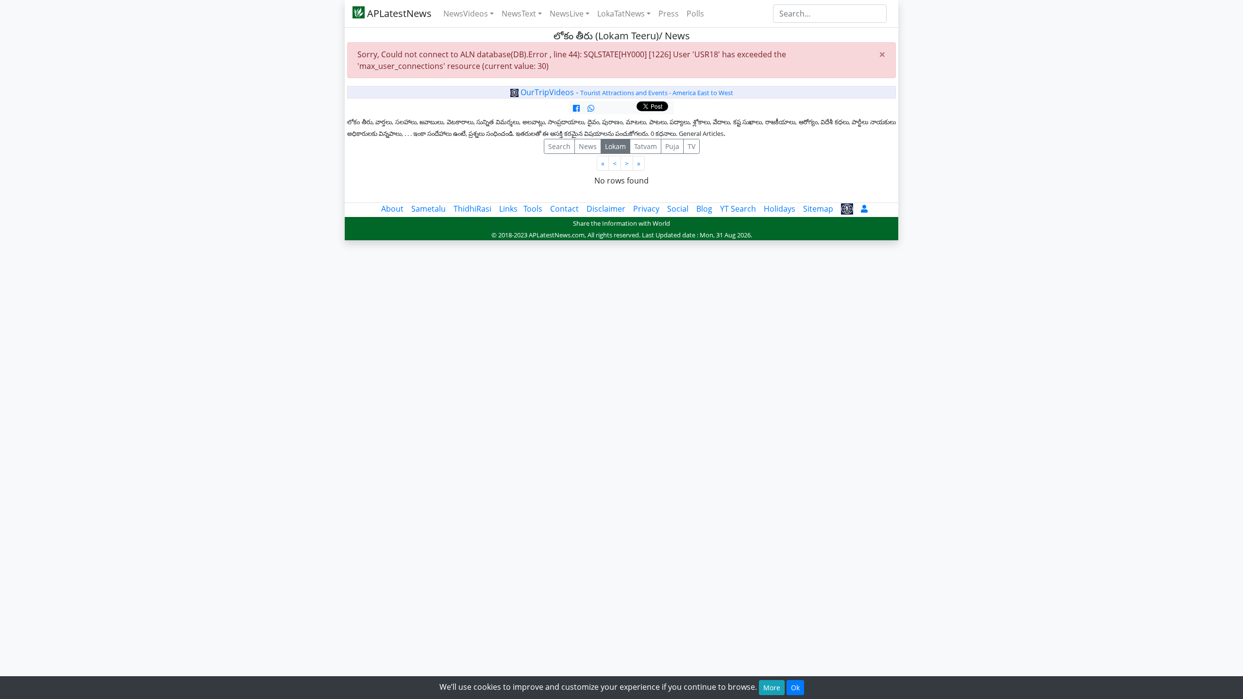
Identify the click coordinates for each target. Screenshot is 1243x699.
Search (559, 146)
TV (691, 146)
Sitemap (818, 208)
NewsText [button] (519, 13)
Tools (532, 208)
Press (668, 13)
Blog (704, 208)
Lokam (615, 146)
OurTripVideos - (626, 92)
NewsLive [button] (567, 13)
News (588, 146)
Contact (564, 208)
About (392, 208)
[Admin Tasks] (864, 208)
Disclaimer (606, 208)
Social (678, 208)
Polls (695, 13)
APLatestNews (398, 13)
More (771, 687)
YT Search (738, 208)
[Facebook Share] (576, 108)
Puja (672, 146)
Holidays (779, 208)
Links (508, 208)
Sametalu (428, 208)
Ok (795, 687)
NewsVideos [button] (465, 13)
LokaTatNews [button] (621, 13)
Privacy (646, 208)
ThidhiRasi (472, 208)
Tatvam (645, 146)
